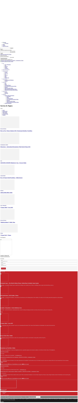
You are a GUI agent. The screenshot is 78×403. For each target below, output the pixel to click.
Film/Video (9, 96)
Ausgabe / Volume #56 (4, 255)
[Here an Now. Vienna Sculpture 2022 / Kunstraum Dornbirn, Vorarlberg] (9, 127)
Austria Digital (2, 175)
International (4, 94)
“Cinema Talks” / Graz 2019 (6, 207)
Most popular (5, 112)
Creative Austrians (5, 91)
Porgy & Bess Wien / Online (6, 335)
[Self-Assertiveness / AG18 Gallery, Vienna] (4, 293)
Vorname (2, 262)
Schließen (2, 401)
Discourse (6, 93)
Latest (4, 110)
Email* (2, 260)
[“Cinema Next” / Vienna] (9, 232)
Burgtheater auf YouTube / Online (7, 348)
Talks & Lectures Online (9, 88)
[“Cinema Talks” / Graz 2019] (7, 204)
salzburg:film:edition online (6, 192)
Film (5, 75)
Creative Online (4, 82)
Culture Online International (6, 69)
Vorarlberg (6, 68)
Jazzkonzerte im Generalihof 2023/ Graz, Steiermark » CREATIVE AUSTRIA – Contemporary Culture (17, 357)
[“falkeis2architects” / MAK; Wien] (7, 219)
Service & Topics (5, 46)
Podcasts (6, 87)
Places (3, 63)
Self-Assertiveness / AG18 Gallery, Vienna (9, 295)
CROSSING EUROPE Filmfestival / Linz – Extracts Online (13, 162)
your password (12, 52)
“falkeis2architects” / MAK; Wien (7, 222)
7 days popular (5, 113)
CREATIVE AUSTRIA (4, 351)
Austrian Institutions (8, 103)
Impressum (4, 392)
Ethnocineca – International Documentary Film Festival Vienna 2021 (15, 146)
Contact (4, 45)
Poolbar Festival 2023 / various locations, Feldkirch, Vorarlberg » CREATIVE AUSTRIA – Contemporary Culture (19, 371)
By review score (5, 114)
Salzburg (6, 66)
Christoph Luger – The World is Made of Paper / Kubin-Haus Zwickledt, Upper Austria (19, 283)
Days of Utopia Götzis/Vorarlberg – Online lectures (11, 177)
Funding (6, 81)
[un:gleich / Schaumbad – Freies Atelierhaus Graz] (4, 305)
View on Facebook (3, 361)
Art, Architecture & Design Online (10, 86)
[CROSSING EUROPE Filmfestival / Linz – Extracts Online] (9, 159)
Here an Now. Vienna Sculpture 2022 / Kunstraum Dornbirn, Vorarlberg (16, 130)
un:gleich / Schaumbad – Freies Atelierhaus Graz (11, 307)
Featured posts (5, 111)
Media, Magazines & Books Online (11, 89)
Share (2, 362)
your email (12, 57)
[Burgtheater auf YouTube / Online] (4, 345)
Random (4, 115)
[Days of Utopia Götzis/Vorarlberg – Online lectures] (7, 174)
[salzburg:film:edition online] (7, 189)
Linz (5, 65)
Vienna (6, 67)
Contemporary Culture (4, 144)
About (4, 44)
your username (12, 51)
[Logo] (3, 61)
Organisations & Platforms (9, 80)
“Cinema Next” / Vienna (5, 235)
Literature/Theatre (8, 85)
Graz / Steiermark (8, 64)
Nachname (2, 264)
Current (6, 72)
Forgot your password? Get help (5, 54)
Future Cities (7, 77)
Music (6, 76)
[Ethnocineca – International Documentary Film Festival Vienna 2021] (9, 143)
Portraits (6, 92)
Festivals (6, 74)
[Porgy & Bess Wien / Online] (4, 333)
